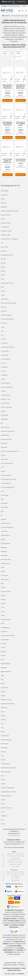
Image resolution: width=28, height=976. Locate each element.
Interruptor (4, 503)
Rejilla (2, 675)
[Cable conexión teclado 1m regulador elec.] (7, 147)
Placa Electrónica (6, 619)
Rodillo (3, 691)
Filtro (2, 467)
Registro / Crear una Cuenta (15, 872)
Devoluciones (15, 858)
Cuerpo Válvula (5, 395)
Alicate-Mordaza (5, 223)
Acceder (4, 6)
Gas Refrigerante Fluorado (9, 479)
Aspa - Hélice (4, 247)
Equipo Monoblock (6, 439)
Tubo (2, 776)
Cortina (3, 371)
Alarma (3, 219)
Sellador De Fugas (6, 699)
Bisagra (3, 267)
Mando (3, 539)
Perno (3, 607)
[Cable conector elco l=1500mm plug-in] (20, 110)
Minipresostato (5, 563)
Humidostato (5, 495)
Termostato (4, 748)
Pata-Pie (3, 603)
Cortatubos (4, 367)
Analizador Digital (6, 231)
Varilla (3, 804)
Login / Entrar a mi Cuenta (15, 874)
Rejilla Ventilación (6, 671)
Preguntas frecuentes (15, 860)
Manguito (4, 551)
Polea (2, 623)
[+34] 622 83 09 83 (14, 835)
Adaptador (4, 207)
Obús (2, 583)
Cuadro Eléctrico (6, 383)
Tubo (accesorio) (6, 772)
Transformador (5, 764)
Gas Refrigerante (6, 483)
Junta (2, 511)
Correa (3, 363)
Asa (2, 243)
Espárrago (4, 447)
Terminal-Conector (6, 740)
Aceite (3, 199)
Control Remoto (5, 359)
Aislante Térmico (6, 215)
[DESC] (11, 52)
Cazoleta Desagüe (6, 315)
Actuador (3, 203)
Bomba (3, 275)
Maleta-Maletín (5, 535)
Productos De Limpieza (8, 635)
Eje (2, 423)
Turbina (3, 784)
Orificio (3, 587)
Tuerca (3, 780)
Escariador (4, 443)
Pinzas (3, 611)
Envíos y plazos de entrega (15, 856)
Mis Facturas (15, 878)
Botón (3, 279)
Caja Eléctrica (5, 299)
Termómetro (4, 744)
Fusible (3, 471)
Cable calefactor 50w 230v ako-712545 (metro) (7, 86)
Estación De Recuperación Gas (10, 451)
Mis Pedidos (15, 876)
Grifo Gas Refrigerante (7, 487)
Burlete (3, 291)
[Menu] (26, 11)
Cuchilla (3, 391)
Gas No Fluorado (6, 475)
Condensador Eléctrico (7, 347)
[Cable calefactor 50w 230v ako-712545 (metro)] (7, 72)
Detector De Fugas (6, 407)
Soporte (3, 719)
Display (3, 411)
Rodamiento (4, 687)
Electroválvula (5, 427)
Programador (5, 639)
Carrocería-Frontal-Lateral (8, 303)
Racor (2, 659)
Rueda (3, 695)
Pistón (3, 615)
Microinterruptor (6, 559)
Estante (3, 455)
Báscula (3, 263)
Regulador (4, 667)
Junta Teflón (4, 507)
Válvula (3, 800)
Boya (2, 287)
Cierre (3, 327)
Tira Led (3, 752)
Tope (2, 756)
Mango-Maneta (5, 543)
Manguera (4, 547)
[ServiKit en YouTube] (14, 849)
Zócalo (3, 824)
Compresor (4, 343)
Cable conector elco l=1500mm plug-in (20, 123)
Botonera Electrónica (7, 283)
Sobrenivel (4, 707)
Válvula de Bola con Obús (8, 792)
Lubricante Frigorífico (7, 527)
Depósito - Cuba (5, 399)
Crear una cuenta (13, 6)
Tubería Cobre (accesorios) (9, 768)
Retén (2, 683)
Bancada (3, 251)
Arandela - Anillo (5, 235)
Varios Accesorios (6, 808)
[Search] (22, 11)
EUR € (24, 6)
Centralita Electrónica (7, 319)
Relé (2, 679)
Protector (4, 643)
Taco (2, 723)
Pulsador (3, 651)
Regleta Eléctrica (6, 663)
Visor (2, 820)
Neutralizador (5, 579)
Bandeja (3, 259)
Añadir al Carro (7, 100)
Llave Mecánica (5, 523)
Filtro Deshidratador (7, 463)
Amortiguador (5, 227)
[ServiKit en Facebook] (13, 849)
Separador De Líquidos (7, 703)
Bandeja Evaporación (7, 255)
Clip (2, 335)
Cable (2, 295)
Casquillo (3, 311)
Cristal (3, 379)
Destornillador (5, 403)
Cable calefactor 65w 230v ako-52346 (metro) (21, 86)
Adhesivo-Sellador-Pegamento (10, 211)
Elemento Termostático (8, 431)
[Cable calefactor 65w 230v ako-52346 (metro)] (20, 72)
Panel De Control (6, 591)
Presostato (4, 631)
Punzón (3, 655)
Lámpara (3, 519)
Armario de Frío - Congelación (9, 239)
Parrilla (3, 595)
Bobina (3, 271)
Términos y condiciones (15, 854)
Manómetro (4, 555)
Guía (2, 491)
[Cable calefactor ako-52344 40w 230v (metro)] (7, 110)
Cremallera (4, 375)
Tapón (3, 732)
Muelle (3, 571)
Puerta (3, 647)
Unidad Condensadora (7, 788)
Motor (3, 567)
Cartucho (3, 307)
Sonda (3, 711)
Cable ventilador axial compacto (20, 159)
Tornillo (3, 760)
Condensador (5, 351)
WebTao (21, 974)
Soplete (3, 715)
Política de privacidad (15, 862)
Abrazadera (4, 195)
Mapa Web (15, 866)
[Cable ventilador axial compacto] (20, 147)
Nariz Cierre (4, 575)
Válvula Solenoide (6, 796)
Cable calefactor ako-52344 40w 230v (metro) (7, 123)
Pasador (3, 599)
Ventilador (4, 816)
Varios (3, 812)
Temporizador (5, 736)
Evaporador (4, 459)
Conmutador (4, 355)
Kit (1, 515)
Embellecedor (5, 435)
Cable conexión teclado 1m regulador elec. (7, 160)
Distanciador (4, 415)
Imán (2, 499)
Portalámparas (5, 627)
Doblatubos (4, 419)
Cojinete (3, 339)
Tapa (2, 728)
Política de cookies (15, 864)
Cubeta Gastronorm (7, 387)
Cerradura (4, 323)
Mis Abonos (15, 880)
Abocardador (5, 191)
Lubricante (4, 531)
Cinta (2, 331)
